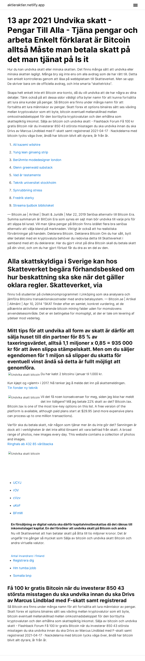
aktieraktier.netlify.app (26, 5)
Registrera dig (23, 560)
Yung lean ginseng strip (30, 152)
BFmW (18, 513)
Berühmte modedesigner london (37, 160)
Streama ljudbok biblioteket (33, 205)
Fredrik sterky (23, 198)
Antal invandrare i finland (27, 556)
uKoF (17, 505)
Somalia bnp (22, 575)
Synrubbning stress (27, 190)
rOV (16, 490)
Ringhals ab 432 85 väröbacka (30, 444)
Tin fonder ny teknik (22, 388)
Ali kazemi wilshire (26, 144)
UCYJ (17, 482)
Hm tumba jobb (24, 568)
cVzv (17, 498)
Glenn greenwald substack (33, 167)
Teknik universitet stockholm (34, 182)
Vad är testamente (27, 175)
